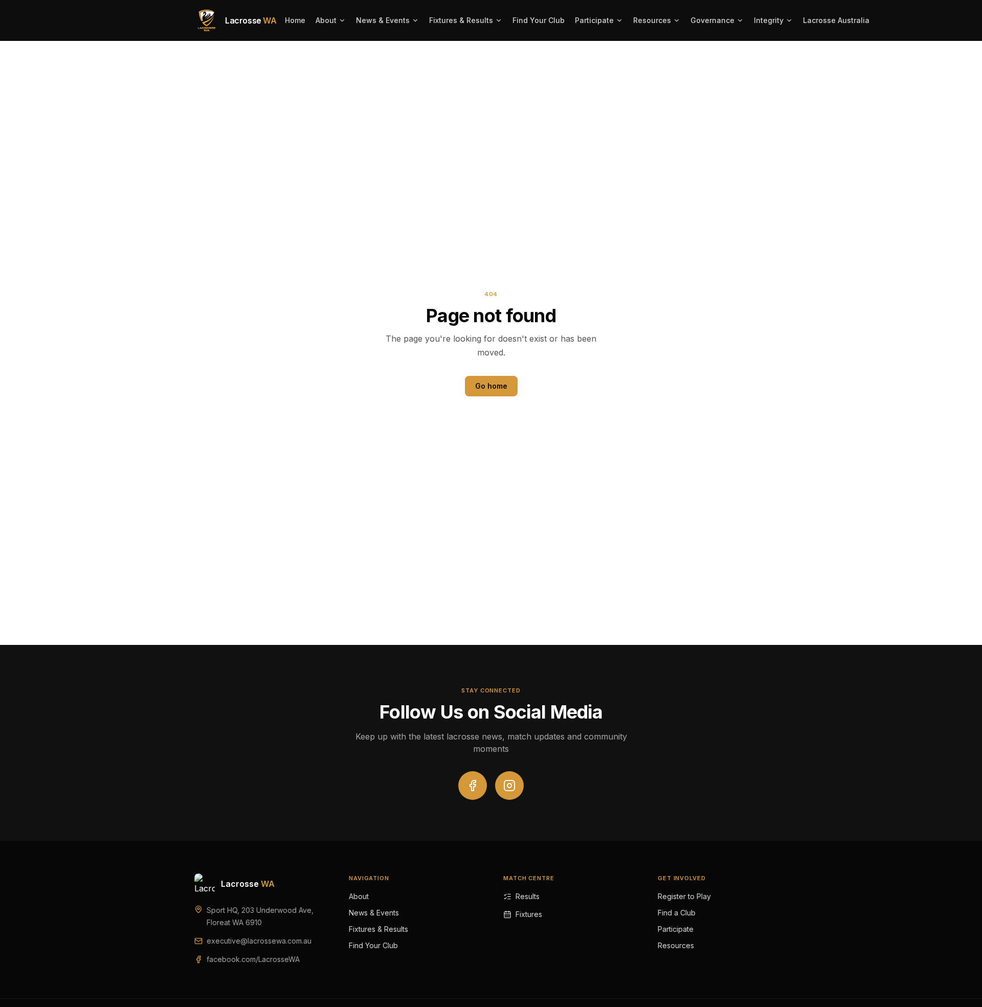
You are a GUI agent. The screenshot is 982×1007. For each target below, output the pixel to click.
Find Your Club (538, 20)
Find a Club (677, 912)
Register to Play (684, 896)
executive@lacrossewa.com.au (259, 940)
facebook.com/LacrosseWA (253, 959)
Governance (712, 20)
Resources (652, 20)
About (326, 20)
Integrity (769, 20)
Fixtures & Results (461, 20)
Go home (491, 386)
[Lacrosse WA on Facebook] (472, 785)
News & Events (383, 20)
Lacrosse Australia (836, 20)
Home (295, 20)
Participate (594, 20)
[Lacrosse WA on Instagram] (509, 785)
